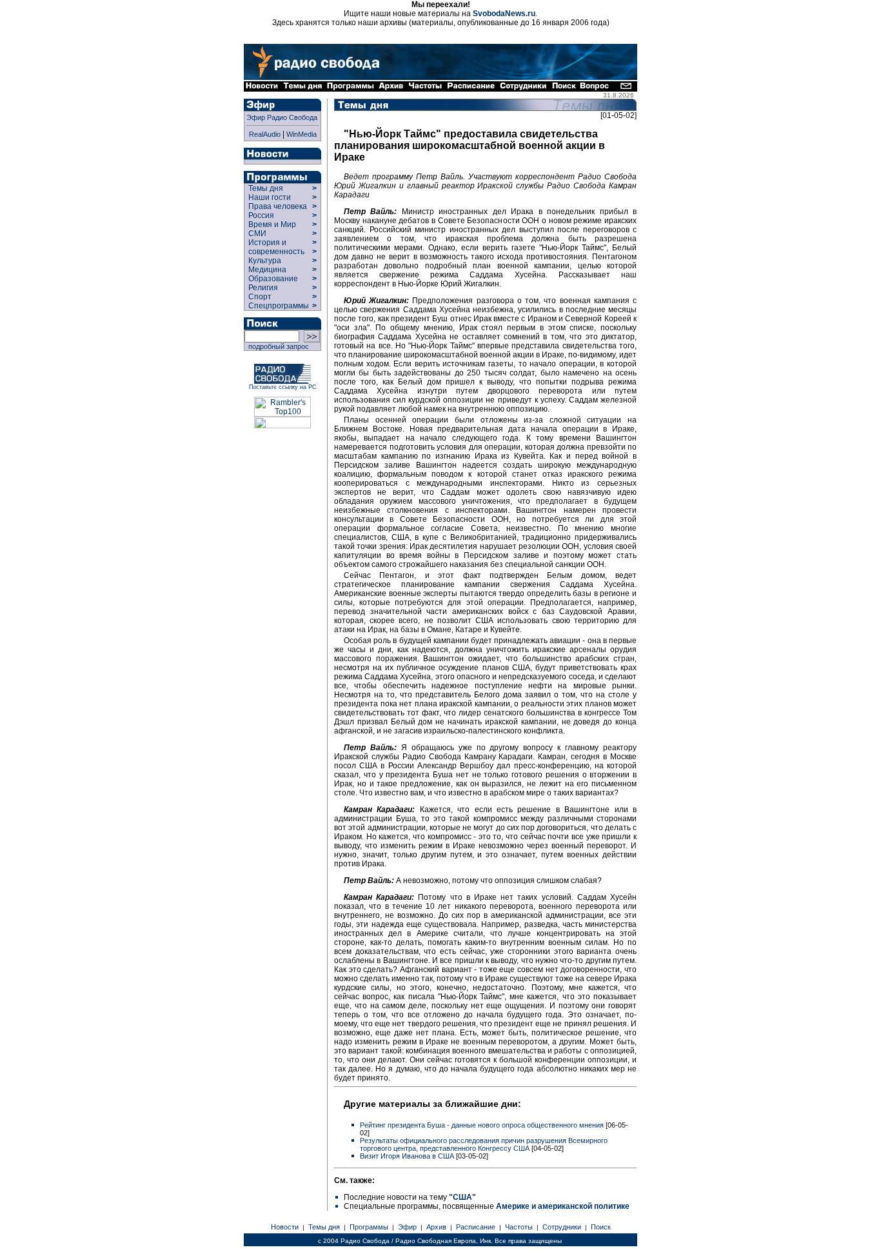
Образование (273, 278)
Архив (436, 1227)
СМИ (257, 233)
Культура (264, 260)
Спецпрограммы (277, 305)
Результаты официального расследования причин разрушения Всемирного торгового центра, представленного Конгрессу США (484, 1144)
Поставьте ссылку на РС (283, 387)
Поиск (601, 1227)
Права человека (277, 206)
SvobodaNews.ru (504, 13)
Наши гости (269, 197)
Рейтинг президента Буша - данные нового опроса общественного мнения (483, 1125)
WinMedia (301, 134)
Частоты (519, 1227)
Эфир (407, 1227)
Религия (263, 287)
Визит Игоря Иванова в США (408, 1156)
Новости (285, 1227)
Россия (261, 215)
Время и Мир (272, 224)
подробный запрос (276, 346)
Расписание (475, 1227)
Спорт (258, 296)
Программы (369, 1227)
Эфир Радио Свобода (281, 117)
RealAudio (265, 134)
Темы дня (265, 188)
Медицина (267, 269)
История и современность (276, 247)
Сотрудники (561, 1227)
